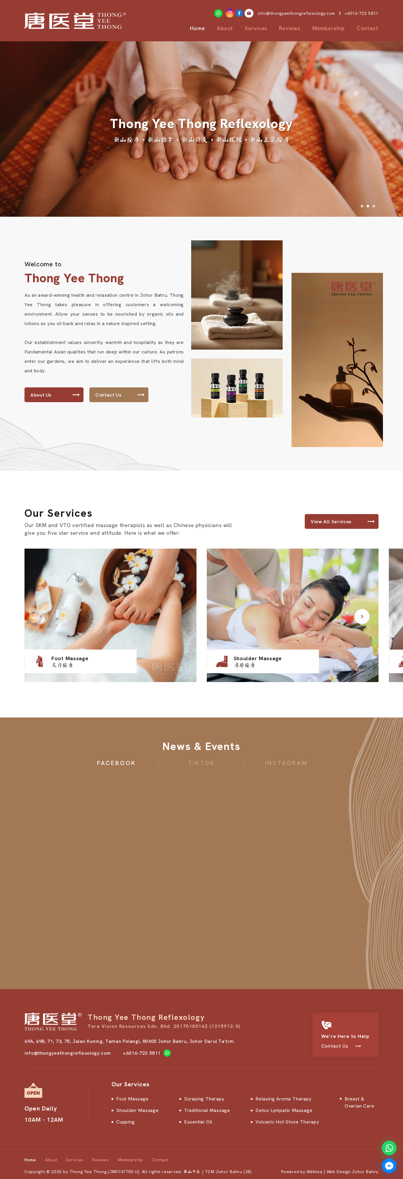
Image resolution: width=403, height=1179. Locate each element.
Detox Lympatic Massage (283, 1110)
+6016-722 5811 (362, 13)
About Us (40, 395)
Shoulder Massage (137, 1110)
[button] (362, 616)
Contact (368, 28)
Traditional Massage (207, 1110)
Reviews (289, 28)
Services (256, 28)
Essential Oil (198, 1122)
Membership (328, 28)
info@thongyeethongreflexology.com (67, 1053)
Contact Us (108, 395)
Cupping (125, 1122)
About (225, 28)
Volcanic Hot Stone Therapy (287, 1122)
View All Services (331, 521)
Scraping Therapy (204, 1099)
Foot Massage (132, 1099)
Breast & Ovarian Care (359, 1102)
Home (197, 28)
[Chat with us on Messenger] (389, 1165)
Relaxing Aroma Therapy (283, 1099)
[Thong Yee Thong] (75, 21)
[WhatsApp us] (389, 1148)
